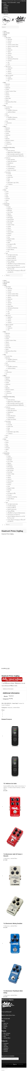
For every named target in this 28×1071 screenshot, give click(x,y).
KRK (8, 180)
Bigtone (9, 214)
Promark (7, 198)
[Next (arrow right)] (3, 1070)
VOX (6, 103)
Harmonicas (10, 231)
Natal (8, 242)
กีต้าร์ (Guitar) (7, 1033)
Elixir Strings (10, 221)
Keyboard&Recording (9, 786)
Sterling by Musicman (13, 58)
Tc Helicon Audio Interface (14, 787)
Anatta (9, 207)
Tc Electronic (8, 123)
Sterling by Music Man (10, 101)
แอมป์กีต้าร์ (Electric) (12, 110)
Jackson (10, 53)
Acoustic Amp (8, 107)
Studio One (10, 177)
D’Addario (9, 215)
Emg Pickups (10, 219)
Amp (5, 1036)
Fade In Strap (10, 224)
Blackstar (10, 39)
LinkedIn (6, 7)
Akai (6, 188)
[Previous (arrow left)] (2, 1070)
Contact (5, 1026)
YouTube (6, 8)
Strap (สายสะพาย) (11, 260)
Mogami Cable (11, 238)
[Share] (5, 1068)
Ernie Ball (7, 131)
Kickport (9, 233)
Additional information (8, 688)
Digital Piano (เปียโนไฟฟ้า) (13, 152)
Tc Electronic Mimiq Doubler (13, 923)
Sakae (7, 200)
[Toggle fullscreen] (3, 1068)
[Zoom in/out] (2, 1068)
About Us (6, 1023)
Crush (6, 191)
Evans (6, 193)
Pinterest (6, 10)
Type (6, 253)
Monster (9, 240)
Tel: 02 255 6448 (11, 2)
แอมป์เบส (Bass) (11, 112)
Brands (7, 205)
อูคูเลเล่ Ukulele (9, 75)
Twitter (5, 4)
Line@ (18, 2)
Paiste (6, 196)
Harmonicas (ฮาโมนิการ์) (13, 265)
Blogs (5, 1028)
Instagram (6, 11)
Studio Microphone (12, 161)
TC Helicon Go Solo (10, 783)
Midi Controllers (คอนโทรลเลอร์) (15, 154)
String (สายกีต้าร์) (11, 258)
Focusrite (9, 175)
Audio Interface (11, 150)
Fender (9, 42)
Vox (8, 62)
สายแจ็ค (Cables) (11, 256)
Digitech (7, 129)
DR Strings (10, 217)
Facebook (6, 5)
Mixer (8, 164)
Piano (6, 186)
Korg (6, 121)
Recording (7, 172)
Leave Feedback (6, 705)
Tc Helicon (7, 142)
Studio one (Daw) (11, 170)
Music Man (10, 57)
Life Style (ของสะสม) (12, 254)
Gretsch (10, 60)
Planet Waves (10, 249)
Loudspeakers (10, 168)
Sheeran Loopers (9, 140)
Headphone (10, 163)
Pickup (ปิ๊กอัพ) (10, 262)
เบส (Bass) (6, 1035)
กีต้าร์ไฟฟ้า (8, 37)
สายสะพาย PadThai (12, 247)
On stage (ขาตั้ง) (11, 244)
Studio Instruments (19, 786)
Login (5, 24)
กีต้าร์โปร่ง (8, 66)
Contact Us (21, 703)
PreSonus (7, 158)
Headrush (7, 135)
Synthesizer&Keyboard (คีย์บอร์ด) (15, 156)
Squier (9, 51)
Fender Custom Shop (13, 44)
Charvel (9, 41)
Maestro (7, 138)
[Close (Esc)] (6, 1068)
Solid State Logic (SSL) (13, 182)
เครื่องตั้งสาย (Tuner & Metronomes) (16, 263)
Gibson (9, 48)
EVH (9, 64)
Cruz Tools (10, 212)
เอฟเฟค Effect (16, 707)
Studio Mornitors (11, 166)
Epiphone (10, 50)
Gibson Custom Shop (13, 46)
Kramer (9, 55)
